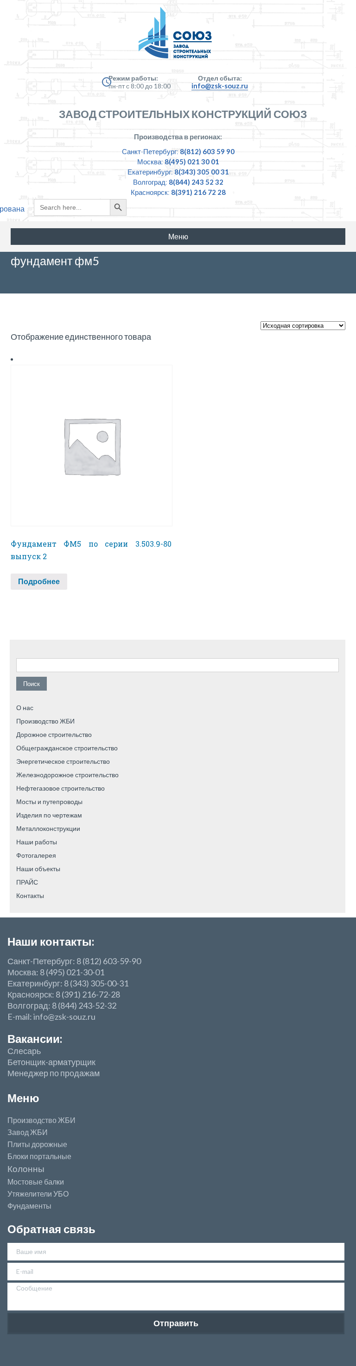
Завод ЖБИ (27, 1132)
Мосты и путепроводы (49, 801)
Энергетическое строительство (63, 761)
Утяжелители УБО (38, 1194)
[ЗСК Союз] (178, 37)
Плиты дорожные (37, 1144)
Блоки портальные (39, 1156)
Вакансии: (34, 1038)
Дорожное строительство (54, 734)
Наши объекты (38, 869)
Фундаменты (29, 1206)
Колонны (25, 1169)
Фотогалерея (36, 855)
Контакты (30, 895)
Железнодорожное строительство (67, 775)
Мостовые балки (35, 1181)
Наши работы (36, 842)
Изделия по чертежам (49, 815)
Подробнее (39, 581)
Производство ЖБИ (45, 721)
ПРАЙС (27, 882)
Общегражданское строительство (67, 748)
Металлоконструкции (48, 828)
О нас (24, 707)
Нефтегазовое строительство (60, 788)
